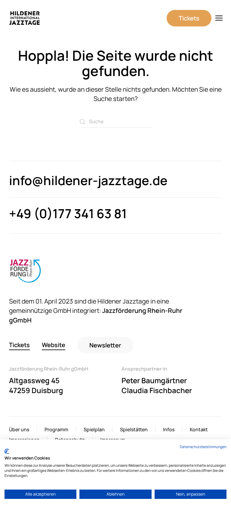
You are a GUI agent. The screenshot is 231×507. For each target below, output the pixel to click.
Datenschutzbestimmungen (203, 446)
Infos (168, 429)
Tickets (189, 18)
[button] (219, 18)
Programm (56, 429)
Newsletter (105, 345)
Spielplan (94, 429)
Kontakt (199, 429)
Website (53, 345)
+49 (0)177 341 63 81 (68, 213)
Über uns (19, 429)
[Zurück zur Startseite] (24, 18)
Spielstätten (134, 429)
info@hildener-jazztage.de (88, 180)
